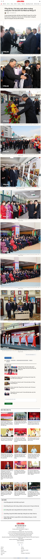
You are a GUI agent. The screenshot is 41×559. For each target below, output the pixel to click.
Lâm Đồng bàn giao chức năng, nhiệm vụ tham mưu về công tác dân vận (21, 506)
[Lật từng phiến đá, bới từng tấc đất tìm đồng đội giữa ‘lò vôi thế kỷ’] (20, 416)
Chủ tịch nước (13, 360)
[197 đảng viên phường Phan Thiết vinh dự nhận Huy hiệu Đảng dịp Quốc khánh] (20, 465)
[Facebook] (22, 545)
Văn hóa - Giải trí (37, 3)
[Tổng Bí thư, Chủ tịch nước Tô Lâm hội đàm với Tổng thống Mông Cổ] (7, 383)
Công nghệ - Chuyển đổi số (25, 553)
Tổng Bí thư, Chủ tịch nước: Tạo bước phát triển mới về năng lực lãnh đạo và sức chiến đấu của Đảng (34, 456)
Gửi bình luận (8, 403)
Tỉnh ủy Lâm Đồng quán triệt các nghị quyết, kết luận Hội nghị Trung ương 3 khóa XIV (20, 493)
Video (2, 554)
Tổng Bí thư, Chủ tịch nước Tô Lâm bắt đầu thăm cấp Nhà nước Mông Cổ (23, 393)
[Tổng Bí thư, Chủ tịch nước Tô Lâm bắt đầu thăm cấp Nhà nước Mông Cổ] (7, 393)
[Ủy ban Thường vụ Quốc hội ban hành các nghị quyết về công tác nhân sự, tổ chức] (7, 432)
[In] (13, 358)
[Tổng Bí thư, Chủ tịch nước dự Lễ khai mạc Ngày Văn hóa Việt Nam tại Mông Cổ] (10, 370)
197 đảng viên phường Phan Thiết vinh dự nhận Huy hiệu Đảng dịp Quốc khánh (20, 472)
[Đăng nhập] (39, 1)
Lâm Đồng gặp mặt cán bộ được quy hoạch (14, 502)
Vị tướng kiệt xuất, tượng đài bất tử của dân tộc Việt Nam (18, 509)
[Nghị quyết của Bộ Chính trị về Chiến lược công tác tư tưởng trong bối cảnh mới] (34, 416)
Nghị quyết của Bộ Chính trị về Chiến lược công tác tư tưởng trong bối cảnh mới (34, 423)
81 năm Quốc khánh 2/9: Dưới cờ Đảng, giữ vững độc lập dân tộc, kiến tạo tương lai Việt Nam (7, 423)
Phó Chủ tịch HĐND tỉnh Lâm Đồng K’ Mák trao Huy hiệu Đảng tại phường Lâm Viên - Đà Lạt (34, 472)
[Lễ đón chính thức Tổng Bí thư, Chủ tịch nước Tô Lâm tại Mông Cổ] (7, 388)
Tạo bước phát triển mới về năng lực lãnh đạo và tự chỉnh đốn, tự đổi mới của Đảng (20, 456)
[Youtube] (19, 545)
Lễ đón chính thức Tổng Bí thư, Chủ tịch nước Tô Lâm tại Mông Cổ (22, 388)
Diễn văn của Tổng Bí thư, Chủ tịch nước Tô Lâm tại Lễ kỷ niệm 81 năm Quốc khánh (20, 439)
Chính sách (2, 553)
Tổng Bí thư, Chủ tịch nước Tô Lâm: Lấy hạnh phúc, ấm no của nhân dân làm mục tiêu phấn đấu (7, 456)
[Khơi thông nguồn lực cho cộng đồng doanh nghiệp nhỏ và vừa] (34, 432)
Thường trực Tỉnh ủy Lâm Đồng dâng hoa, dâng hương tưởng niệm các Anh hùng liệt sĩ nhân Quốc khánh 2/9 (34, 494)
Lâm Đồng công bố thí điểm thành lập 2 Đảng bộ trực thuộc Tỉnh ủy (20, 513)
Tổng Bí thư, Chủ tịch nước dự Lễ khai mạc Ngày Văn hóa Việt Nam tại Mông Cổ (27, 368)
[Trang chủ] (1, 4)
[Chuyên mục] (1, 1)
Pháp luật (23, 3)
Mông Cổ (30, 360)
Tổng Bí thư (8, 360)
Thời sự (12, 3)
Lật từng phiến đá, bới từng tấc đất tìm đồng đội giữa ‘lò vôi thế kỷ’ (20, 423)
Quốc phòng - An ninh (29, 3)
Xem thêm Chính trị (6, 410)
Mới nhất (4, 3)
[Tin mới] (3, 1)
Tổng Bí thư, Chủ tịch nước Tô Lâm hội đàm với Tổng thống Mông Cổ (22, 383)
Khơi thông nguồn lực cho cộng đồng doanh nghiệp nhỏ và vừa (34, 439)
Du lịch (22, 551)
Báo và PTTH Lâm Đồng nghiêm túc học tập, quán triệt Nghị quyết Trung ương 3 (6, 493)
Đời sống (19, 3)
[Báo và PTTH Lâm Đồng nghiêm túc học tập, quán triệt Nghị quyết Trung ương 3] (7, 486)
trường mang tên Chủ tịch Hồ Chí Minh (22, 360)
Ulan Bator (8, 361)
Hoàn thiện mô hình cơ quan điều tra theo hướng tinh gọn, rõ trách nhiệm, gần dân (20, 517)
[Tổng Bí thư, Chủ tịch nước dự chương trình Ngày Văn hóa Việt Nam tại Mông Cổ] (7, 378)
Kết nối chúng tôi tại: (20, 542)
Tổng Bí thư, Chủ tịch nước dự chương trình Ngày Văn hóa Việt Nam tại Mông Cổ (22, 378)
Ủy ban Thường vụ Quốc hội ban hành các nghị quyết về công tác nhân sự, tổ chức (7, 439)
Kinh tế (15, 3)
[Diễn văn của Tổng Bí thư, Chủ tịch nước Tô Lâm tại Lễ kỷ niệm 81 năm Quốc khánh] (20, 432)
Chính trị (8, 3)
